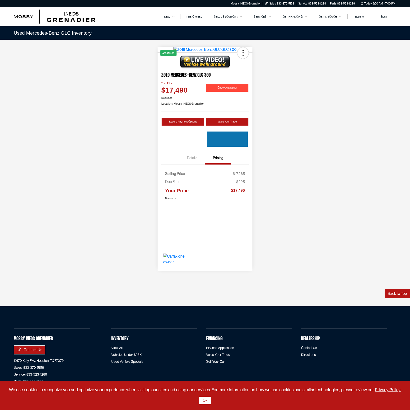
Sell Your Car (215, 361)
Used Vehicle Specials (127, 361)
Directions (308, 355)
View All (117, 348)
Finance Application (220, 348)
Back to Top (397, 293)
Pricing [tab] (218, 158)
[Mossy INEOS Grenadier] (54, 16)
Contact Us (32, 350)
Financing (214, 338)
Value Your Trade (227, 121)
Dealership (310, 338)
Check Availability (227, 87)
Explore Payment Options (183, 121)
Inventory (120, 338)
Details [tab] (192, 158)
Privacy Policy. (388, 389)
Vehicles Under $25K (126, 355)
